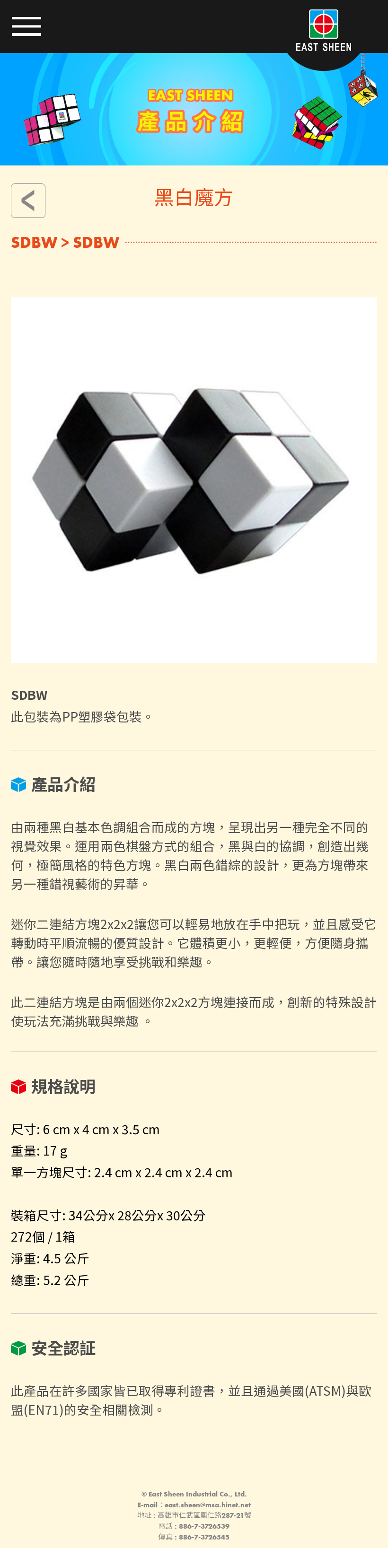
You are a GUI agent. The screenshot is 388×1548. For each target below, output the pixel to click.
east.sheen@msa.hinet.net (208, 1505)
